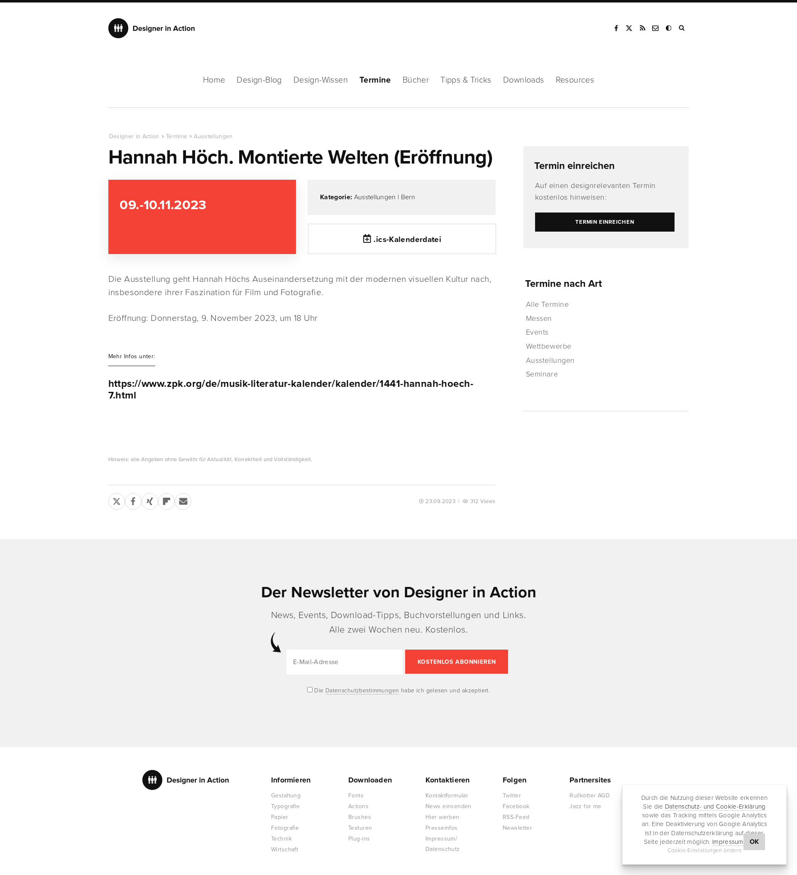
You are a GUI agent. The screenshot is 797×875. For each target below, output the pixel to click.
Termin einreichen (574, 166)
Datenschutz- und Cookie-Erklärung (715, 806)
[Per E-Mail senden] (183, 500)
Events (537, 332)
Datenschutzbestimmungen (362, 690)
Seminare (542, 374)
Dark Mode (669, 28)
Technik (281, 838)
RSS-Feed (516, 817)
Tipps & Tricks (465, 80)
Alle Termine (547, 304)
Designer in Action (151, 28)
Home (214, 80)
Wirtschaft (284, 849)
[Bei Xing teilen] (150, 500)
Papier (279, 817)
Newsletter (517, 827)
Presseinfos (441, 827)
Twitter (512, 795)
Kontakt (656, 28)
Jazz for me (585, 806)
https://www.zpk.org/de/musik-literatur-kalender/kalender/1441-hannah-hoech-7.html (291, 389)
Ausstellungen (213, 136)
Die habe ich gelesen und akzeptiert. (401, 690)
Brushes (359, 817)
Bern (408, 197)
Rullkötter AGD (590, 795)
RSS (642, 28)
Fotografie (285, 827)
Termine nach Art (563, 284)
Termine (375, 80)
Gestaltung (286, 795)
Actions (358, 806)
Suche (682, 28)
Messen (539, 318)
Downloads (523, 80)
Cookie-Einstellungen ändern (704, 850)
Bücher (416, 80)
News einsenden (448, 806)
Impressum (727, 842)
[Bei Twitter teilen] (117, 500)
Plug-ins (359, 838)
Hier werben (442, 817)
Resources (575, 80)
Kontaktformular (446, 795)
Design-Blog (259, 80)
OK (754, 842)
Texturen (360, 827)
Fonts (356, 795)
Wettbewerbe (549, 346)
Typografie (285, 806)
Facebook (616, 28)
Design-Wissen (320, 80)
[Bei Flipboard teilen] (166, 500)
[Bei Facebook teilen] (133, 500)
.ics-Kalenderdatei (407, 239)
